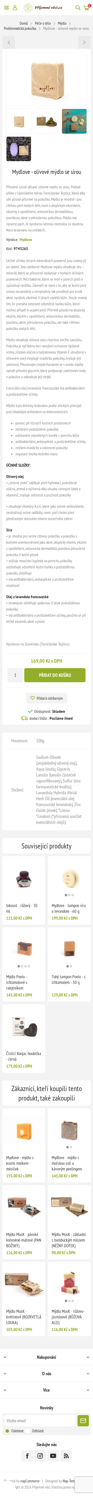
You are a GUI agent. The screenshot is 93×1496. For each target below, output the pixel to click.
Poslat (83, 1420)
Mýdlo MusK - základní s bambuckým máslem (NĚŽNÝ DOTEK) (69, 1240)
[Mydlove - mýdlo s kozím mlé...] (9, 42)
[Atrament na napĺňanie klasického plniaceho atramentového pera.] (23, 877)
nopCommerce (30, 1481)
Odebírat (17, 1430)
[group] (69, 877)
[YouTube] (53, 1456)
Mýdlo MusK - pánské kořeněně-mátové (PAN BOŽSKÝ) (23, 1240)
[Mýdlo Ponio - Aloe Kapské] (84, 42)
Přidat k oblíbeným (50, 698)
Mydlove (26, 239)
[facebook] (27, 1456)
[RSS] (66, 1456)
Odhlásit (38, 1430)
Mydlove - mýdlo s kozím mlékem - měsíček (20, 1163)
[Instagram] (40, 1456)
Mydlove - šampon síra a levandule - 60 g (69, 908)
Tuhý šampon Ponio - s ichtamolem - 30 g (69, 979)
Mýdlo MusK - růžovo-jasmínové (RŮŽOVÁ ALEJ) (68, 1316)
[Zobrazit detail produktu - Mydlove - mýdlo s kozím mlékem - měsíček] (23, 1129)
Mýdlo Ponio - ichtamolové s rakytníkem (16, 982)
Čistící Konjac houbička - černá (23, 1056)
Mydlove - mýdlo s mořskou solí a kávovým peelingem (67, 1163)
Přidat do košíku (55, 675)
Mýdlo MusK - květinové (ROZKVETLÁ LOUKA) (23, 1316)
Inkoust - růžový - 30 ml (21, 908)
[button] (66, 895)
